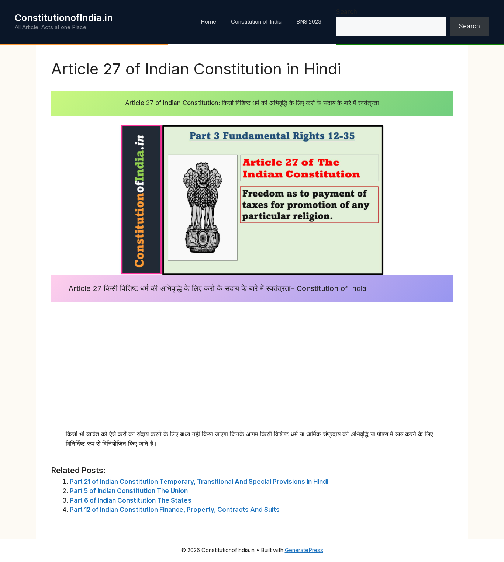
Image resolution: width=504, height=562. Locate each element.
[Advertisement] (252, 361)
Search (346, 11)
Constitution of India (256, 21)
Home (208, 21)
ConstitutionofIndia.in (64, 17)
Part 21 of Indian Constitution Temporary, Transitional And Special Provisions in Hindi (199, 481)
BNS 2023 (308, 21)
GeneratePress (304, 550)
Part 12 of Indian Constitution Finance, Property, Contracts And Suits (175, 509)
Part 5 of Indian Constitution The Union (129, 491)
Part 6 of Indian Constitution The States (130, 500)
